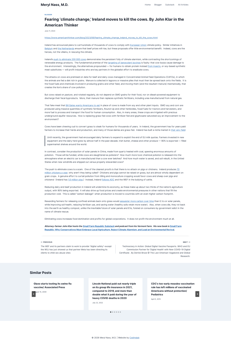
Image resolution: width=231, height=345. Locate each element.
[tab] (110, 312)
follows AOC (108, 179)
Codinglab (134, 337)
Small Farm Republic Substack (99, 226)
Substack (169, 4)
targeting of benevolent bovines (124, 62)
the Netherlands (66, 48)
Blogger (158, 4)
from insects (154, 66)
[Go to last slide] (34, 294)
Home (148, 4)
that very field (178, 130)
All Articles (183, 4)
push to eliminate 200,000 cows (70, 59)
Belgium (49, 48)
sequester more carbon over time (137, 201)
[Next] (197, 294)
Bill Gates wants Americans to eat (83, 105)
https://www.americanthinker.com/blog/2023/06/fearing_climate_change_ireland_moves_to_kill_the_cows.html (101, 37)
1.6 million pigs (75, 179)
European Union (138, 45)
